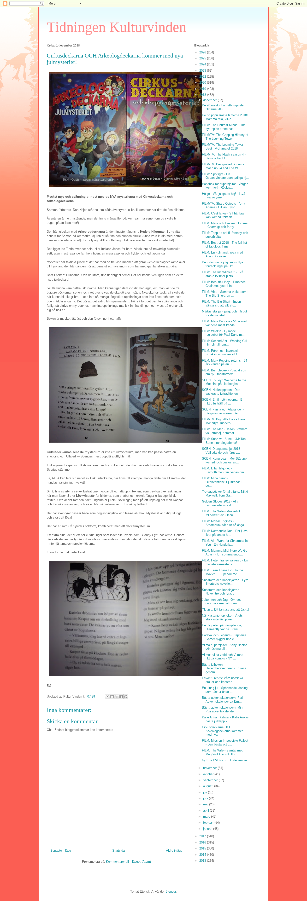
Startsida (118, 850)
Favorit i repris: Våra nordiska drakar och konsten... (222, 680)
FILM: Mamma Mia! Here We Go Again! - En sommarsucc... (224, 552)
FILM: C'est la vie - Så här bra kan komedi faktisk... (223, 215)
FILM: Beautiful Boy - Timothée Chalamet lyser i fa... (224, 284)
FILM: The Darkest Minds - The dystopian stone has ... (224, 127)
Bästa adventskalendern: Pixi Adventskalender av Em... (222, 699)
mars (207, 816)
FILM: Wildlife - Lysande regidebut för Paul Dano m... (223, 333)
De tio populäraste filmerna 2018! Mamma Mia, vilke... (225, 117)
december (210, 100)
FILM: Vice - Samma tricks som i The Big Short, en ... (225, 293)
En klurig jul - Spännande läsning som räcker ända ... (225, 689)
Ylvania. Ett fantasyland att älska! (225, 609)
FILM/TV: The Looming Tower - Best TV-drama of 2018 (223, 146)
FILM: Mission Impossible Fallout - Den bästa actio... (225, 742)
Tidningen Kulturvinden (116, 27)
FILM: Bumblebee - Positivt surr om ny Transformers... (224, 372)
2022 (203, 76)
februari (208, 822)
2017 (203, 836)
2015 (203, 848)
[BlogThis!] (112, 696)
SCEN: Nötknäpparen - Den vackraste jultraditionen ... (222, 391)
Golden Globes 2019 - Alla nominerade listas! (220, 503)
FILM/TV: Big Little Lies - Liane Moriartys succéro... (223, 421)
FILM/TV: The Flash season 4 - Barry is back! (224, 156)
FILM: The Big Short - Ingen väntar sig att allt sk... (221, 303)
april (206, 810)
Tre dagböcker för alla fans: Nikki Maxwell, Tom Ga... (225, 493)
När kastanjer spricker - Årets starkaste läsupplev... (222, 617)
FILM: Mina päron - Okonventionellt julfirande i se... (222, 481)
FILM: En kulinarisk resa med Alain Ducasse (222, 254)
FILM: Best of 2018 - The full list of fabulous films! (224, 244)
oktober (208, 774)
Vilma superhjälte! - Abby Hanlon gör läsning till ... (224, 647)
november (210, 768)
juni (206, 798)
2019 (203, 89)
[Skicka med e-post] (107, 696)
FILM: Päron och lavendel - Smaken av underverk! (221, 352)
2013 (203, 860)
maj (206, 804)
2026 (203, 52)
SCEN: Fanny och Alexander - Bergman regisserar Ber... (223, 411)
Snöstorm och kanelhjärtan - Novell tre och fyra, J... (221, 591)
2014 (203, 854)
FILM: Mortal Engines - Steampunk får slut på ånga (223, 523)
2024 (203, 64)
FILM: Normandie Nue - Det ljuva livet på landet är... (225, 533)
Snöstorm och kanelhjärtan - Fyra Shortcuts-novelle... (225, 582)
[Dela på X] (116, 696)
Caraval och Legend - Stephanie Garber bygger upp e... (224, 637)
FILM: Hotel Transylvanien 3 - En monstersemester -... (225, 562)
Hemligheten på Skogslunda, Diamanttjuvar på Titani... (222, 627)
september (211, 780)
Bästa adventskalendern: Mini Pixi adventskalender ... (222, 709)
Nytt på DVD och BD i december (224, 760)
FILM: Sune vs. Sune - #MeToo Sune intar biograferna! (224, 441)
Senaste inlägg (60, 850)
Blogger (170, 891)
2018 (203, 95)
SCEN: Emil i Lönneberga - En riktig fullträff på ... (223, 401)
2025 (203, 58)
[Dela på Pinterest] (125, 696)
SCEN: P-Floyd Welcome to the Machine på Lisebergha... (224, 382)
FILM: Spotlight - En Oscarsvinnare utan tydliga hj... (225, 176)
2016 (203, 842)
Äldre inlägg (174, 850)
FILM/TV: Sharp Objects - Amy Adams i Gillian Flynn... (223, 205)
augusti (208, 786)
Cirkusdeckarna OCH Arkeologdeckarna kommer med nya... (222, 730)
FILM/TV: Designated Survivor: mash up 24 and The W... (223, 166)
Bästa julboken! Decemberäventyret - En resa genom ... (224, 668)
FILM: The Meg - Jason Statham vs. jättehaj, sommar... (224, 431)
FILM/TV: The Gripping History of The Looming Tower (225, 136)
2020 (203, 82)
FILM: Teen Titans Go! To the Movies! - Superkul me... (222, 572)
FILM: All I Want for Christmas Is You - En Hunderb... (225, 542)
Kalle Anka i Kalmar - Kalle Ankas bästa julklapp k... (225, 719)
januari (208, 829)
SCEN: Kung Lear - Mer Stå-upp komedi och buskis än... (224, 460)
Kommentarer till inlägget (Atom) (128, 861)
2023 (203, 70)
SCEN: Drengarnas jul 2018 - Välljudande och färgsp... (222, 450)
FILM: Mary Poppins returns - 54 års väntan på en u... (224, 362)
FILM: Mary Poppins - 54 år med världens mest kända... (224, 323)
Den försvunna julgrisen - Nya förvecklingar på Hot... (222, 264)
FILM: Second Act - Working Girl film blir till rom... (224, 343)
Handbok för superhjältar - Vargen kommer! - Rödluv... (225, 186)
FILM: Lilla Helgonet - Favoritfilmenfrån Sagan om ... (225, 470)
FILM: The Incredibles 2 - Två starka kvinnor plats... (222, 274)
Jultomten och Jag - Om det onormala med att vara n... (222, 601)
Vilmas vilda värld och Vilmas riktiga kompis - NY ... (222, 656)
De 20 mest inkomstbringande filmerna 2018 (222, 107)
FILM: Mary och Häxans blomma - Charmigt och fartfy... (225, 225)
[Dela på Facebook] (121, 696)
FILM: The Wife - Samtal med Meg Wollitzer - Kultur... (222, 752)
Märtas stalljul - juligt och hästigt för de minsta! (224, 313)
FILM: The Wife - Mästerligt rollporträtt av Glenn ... (221, 513)
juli (205, 792)
